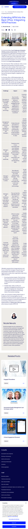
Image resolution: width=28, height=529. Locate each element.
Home (3, 11)
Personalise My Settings (6, 497)
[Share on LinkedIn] (6, 30)
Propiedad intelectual (6, 489)
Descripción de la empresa (7, 453)
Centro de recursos (5, 459)
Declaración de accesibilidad (7, 492)
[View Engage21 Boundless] (14, 373)
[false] (25, 503)
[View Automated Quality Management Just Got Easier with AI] (14, 402)
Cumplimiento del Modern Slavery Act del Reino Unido (12, 487)
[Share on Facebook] (9, 30)
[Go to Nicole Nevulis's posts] (14, 315)
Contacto (3, 464)
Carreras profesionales (6, 461)
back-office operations (14, 61)
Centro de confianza (5, 495)
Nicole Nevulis (6, 26)
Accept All (14, 526)
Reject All (14, 522)
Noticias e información (6, 456)
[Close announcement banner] (26, 2)
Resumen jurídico (5, 476)
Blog (6, 11)
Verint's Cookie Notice (13, 516)
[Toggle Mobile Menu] (2, 7)
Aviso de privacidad (5, 481)
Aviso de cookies (5, 484)
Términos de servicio (5, 479)
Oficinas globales (5, 467)
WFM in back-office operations (18, 302)
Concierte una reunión (19, 6)
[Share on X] (12, 30)
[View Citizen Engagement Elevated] (14, 431)
